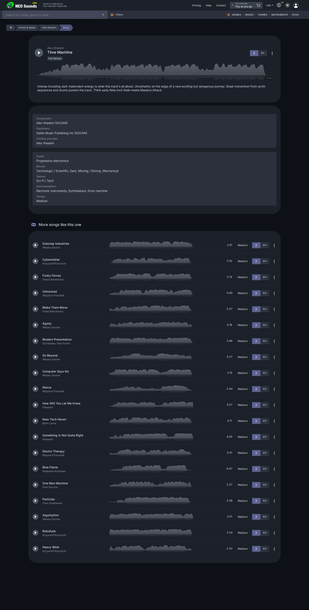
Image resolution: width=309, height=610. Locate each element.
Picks (295, 15)
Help (208, 5)
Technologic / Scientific (52, 171)
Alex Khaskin (45, 143)
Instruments (279, 15)
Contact (221, 5)
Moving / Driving (89, 171)
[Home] (10, 28)
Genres (236, 15)
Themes (262, 15)
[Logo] (22, 5)
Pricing (196, 5)
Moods (249, 15)
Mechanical (110, 171)
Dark (73, 171)
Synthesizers (77, 191)
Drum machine (97, 191)
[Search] (103, 15)
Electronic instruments (51, 191)
